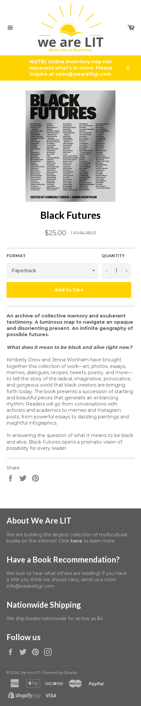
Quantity (113, 255)
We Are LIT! (30, 672)
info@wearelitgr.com (30, 586)
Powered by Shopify (59, 672)
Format (16, 255)
